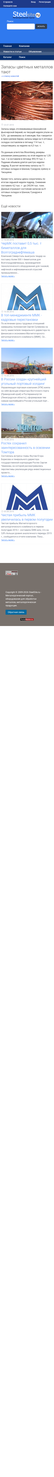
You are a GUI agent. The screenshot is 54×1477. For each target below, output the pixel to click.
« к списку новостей (10, 76)
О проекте (8, 2)
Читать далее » (8, 276)
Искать (41, 26)
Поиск (22, 57)
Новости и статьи (12, 51)
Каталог (7, 57)
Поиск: (10, 21)
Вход (33, 2)
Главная (7, 46)
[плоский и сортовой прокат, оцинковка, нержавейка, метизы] (27, 15)
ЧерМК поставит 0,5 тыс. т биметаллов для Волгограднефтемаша (21, 247)
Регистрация (45, 2)
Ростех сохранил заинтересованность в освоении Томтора (25, 447)
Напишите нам (10, 6)
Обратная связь (16, 612)
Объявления (35, 51)
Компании (24, 46)
